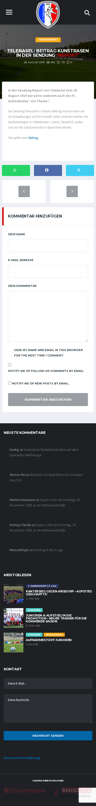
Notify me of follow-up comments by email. (46, 371)
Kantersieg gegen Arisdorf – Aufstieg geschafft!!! (59, 592)
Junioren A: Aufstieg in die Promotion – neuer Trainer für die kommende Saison (56, 618)
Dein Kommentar (22, 286)
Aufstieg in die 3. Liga (48, 550)
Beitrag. (34, 138)
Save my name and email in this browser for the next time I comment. (48, 352)
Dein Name (16, 234)
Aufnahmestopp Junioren (49, 640)
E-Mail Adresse (20, 260)
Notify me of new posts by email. (40, 383)
